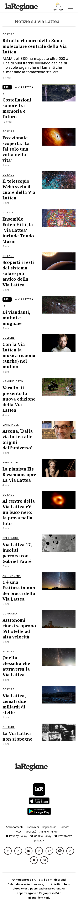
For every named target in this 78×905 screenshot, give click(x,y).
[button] (8, 851)
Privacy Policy (17, 835)
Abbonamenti (14, 827)
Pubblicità (30, 831)
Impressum (49, 827)
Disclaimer (32, 827)
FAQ (18, 831)
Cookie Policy (42, 835)
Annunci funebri (49, 831)
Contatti (64, 827)
